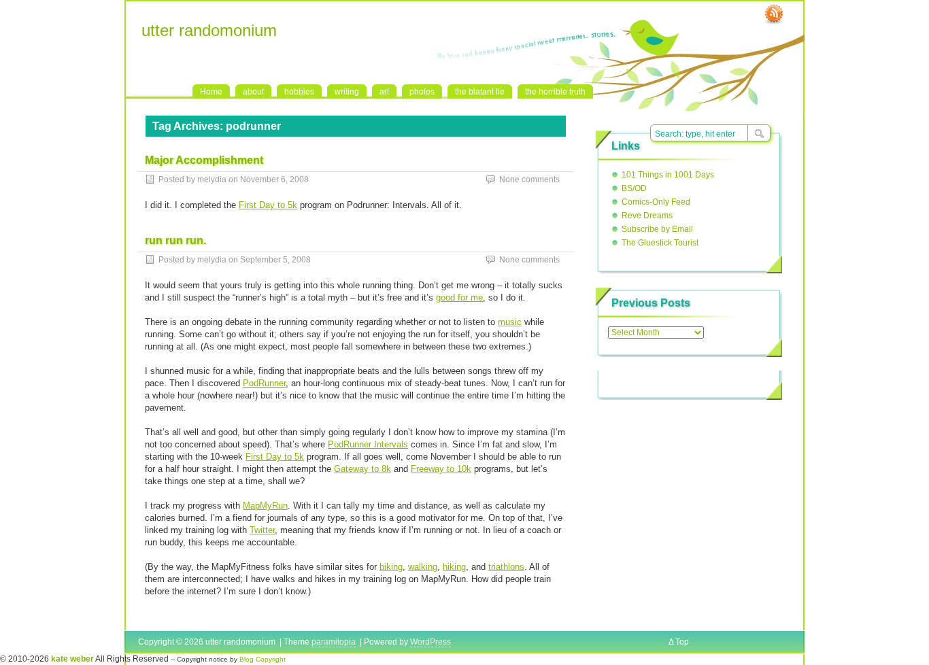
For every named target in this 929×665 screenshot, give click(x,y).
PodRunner (264, 383)
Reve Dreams (647, 215)
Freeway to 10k (441, 469)
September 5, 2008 (275, 260)
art (384, 92)
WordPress (430, 642)
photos (422, 92)
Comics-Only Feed (656, 202)
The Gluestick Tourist (660, 243)
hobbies (299, 92)
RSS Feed (774, 14)
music (510, 322)
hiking (454, 567)
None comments (529, 179)
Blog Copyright (262, 659)
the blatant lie (480, 92)
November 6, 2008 (274, 179)
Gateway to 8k (362, 469)
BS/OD (634, 188)
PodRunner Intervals (368, 444)
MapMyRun (265, 505)
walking (422, 567)
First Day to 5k (268, 205)
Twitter (262, 530)
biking (391, 567)
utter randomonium (209, 30)
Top (682, 642)
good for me (459, 297)
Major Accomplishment (204, 160)
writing (347, 92)
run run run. (175, 240)
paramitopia (333, 642)
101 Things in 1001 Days (668, 175)
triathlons (506, 567)
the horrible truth (555, 92)
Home (211, 92)
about (253, 92)
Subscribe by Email (657, 229)
